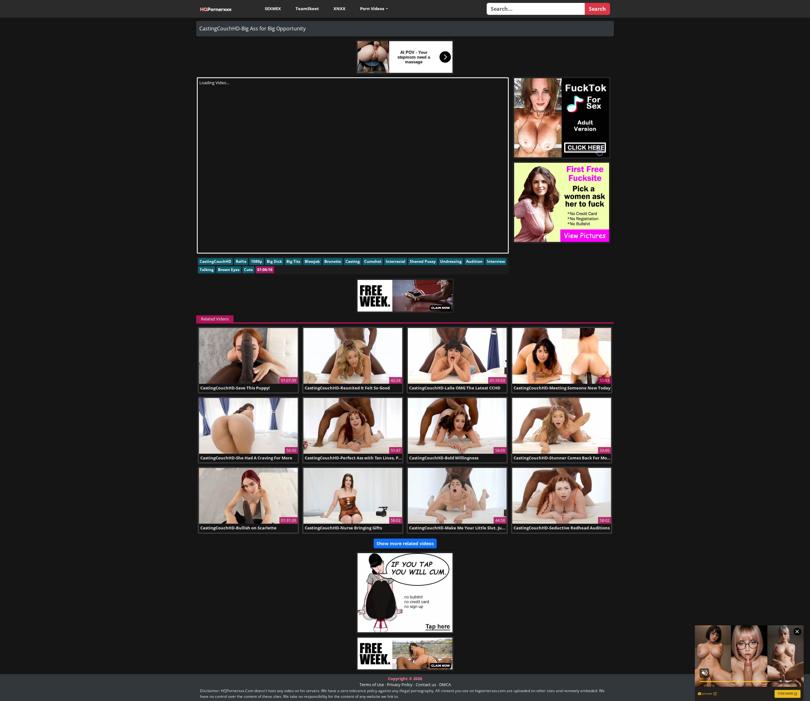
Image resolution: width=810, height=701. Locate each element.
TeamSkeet (307, 8)
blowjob (312, 261)
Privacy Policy (400, 684)
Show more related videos (405, 543)
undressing (451, 261)
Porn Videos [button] (372, 8)
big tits (293, 261)
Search (597, 8)
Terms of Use (371, 684)
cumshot (372, 261)
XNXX (339, 8)
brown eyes (229, 269)
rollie (241, 261)
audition (474, 261)
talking (207, 269)
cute (248, 269)
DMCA (445, 684)
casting (353, 261)
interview (496, 261)
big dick (274, 261)
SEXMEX (273, 8)
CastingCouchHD (215, 261)
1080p (256, 261)
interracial (395, 261)
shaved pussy (423, 261)
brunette (332, 261)
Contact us (426, 684)
